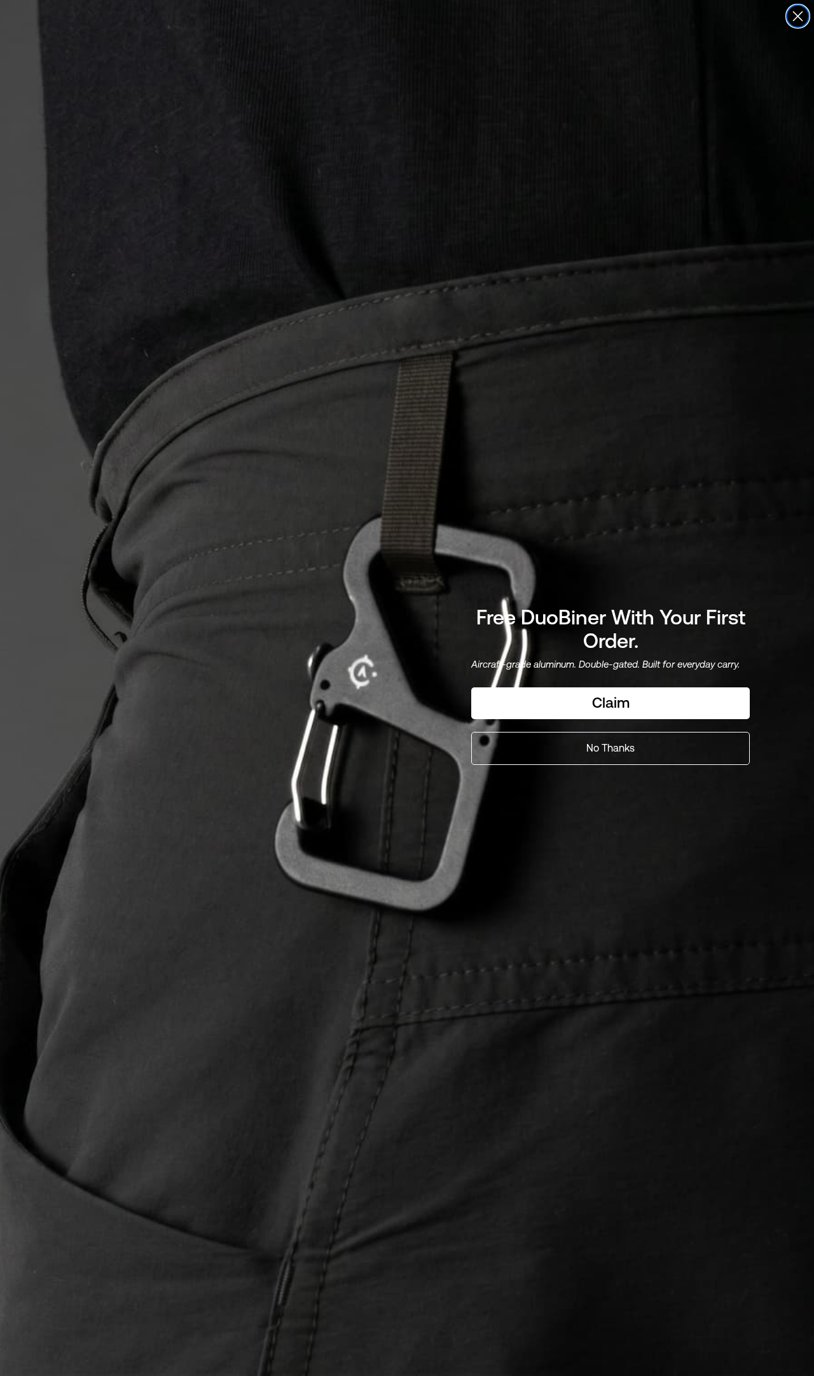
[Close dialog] (798, 16)
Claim (611, 702)
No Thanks (610, 748)
